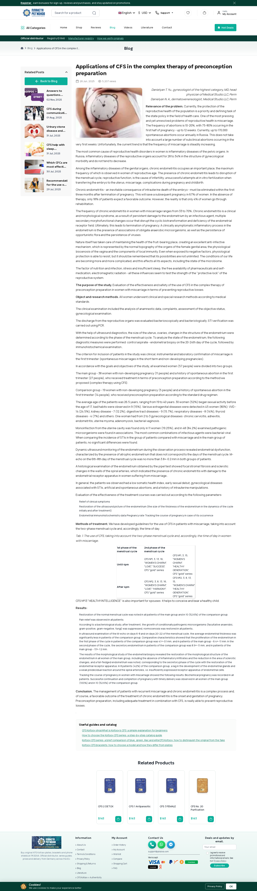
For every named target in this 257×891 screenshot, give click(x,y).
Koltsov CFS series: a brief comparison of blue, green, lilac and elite (120, 740)
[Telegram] (171, 845)
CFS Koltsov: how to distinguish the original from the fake (192, 740)
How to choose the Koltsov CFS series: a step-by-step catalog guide (122, 735)
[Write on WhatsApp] (162, 845)
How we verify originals (110, 38)
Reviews (96, 27)
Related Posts (34, 72)
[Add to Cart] (118, 819)
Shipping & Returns (86, 863)
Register (26, 3)
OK (231, 886)
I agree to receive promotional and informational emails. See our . (221, 856)
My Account (119, 849)
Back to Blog (48, 81)
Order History (119, 845)
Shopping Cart (120, 863)
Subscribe (219, 865)
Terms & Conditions (86, 854)
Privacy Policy (83, 859)
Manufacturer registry (81, 38)
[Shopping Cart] (204, 13)
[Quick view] (100, 793)
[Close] (234, 3)
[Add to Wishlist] (109, 793)
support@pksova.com (158, 851)
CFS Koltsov (82, 877)
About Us (81, 845)
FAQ (115, 868)
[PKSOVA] (34, 13)
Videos (128, 27)
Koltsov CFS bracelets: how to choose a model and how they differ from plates (127, 745)
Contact (167, 27)
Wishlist (117, 854)
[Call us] (152, 845)
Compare (117, 859)
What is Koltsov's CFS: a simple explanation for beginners (134, 730)
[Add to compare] (117, 793)
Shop (79, 27)
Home (63, 27)
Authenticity (96, 877)
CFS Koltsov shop (92, 730)
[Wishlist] (188, 13)
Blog (112, 27)
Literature (147, 27)
